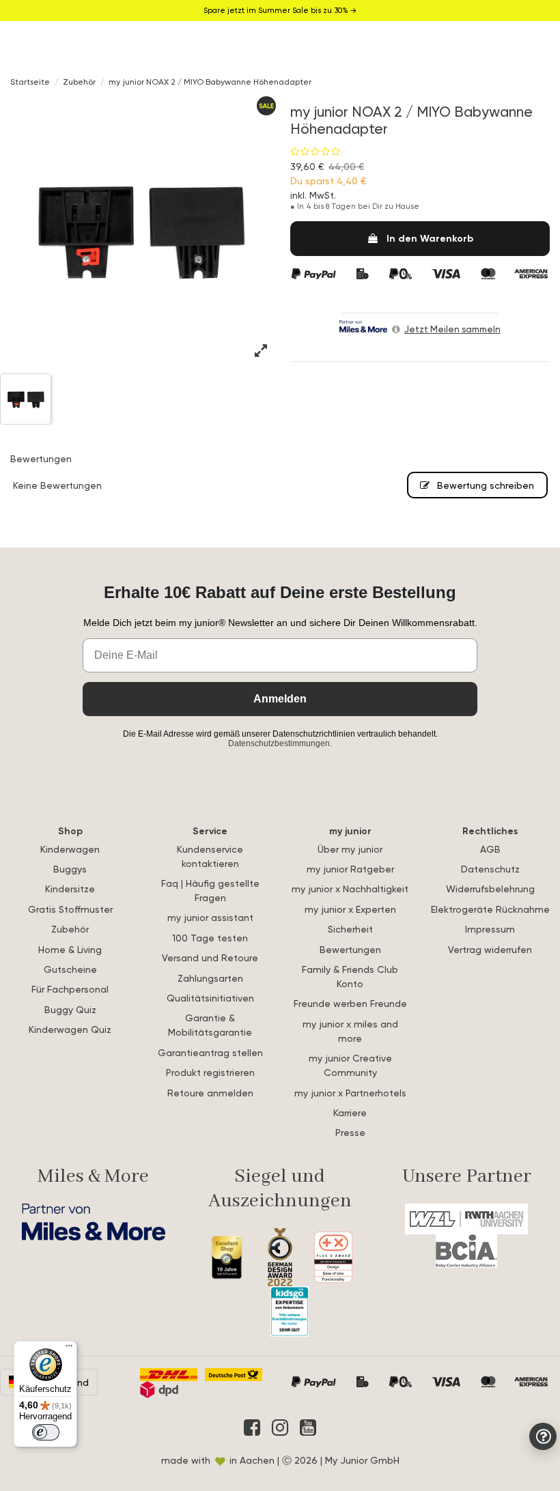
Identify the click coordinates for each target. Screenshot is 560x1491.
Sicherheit (350, 929)
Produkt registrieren (210, 1072)
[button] (262, 350)
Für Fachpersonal (70, 989)
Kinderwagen (70, 849)
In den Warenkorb (430, 238)
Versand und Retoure (210, 957)
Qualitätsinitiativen (210, 998)
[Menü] (69, 1349)
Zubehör (70, 929)
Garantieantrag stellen (210, 1052)
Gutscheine (70, 969)
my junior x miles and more (350, 1031)
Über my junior (350, 849)
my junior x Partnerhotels (350, 1092)
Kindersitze (70, 888)
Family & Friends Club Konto (350, 976)
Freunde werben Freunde (350, 1003)
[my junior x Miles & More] (93, 1222)
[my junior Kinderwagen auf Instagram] (280, 1427)
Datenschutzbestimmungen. (280, 743)
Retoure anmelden (210, 1092)
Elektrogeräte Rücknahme (490, 909)
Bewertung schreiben (484, 485)
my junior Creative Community (350, 1065)
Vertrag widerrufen (490, 949)
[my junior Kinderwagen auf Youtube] (308, 1427)
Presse (350, 1132)
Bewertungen (350, 949)
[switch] (45, 1432)
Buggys (70, 869)
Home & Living (70, 949)
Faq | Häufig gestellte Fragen (210, 890)
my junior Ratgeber (350, 869)
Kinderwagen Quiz (70, 1029)
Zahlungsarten (210, 978)
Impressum (490, 929)
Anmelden (280, 699)
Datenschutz (490, 869)
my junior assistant (210, 917)
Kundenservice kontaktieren (210, 856)
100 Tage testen (210, 937)
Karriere (350, 1112)
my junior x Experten (350, 909)
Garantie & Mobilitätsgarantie (210, 1025)
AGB (490, 849)
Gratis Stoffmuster (70, 909)
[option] (140, 229)
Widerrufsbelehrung (490, 888)
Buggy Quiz (70, 1009)
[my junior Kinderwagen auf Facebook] (252, 1427)
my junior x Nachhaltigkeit (350, 888)
